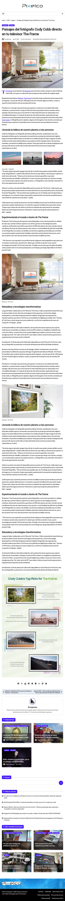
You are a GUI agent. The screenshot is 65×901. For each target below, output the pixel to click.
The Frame (9, 91)
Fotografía (5, 25)
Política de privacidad (43, 895)
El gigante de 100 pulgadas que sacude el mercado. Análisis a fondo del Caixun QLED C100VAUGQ (32, 813)
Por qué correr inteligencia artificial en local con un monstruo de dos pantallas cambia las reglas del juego (32, 796)
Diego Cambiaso (10, 740)
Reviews (50, 833)
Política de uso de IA (57, 898)
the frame (53, 39)
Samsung (42, 39)
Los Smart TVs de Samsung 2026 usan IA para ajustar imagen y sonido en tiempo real (16, 737)
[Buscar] (61, 783)
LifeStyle (12, 25)
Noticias (6, 855)
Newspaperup (13, 894)
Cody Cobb (5, 120)
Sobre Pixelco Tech (57, 891)
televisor (48, 39)
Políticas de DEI (45, 898)
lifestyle (20, 98)
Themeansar (22, 894)
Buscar (7, 777)
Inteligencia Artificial (9, 726)
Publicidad (48, 891)
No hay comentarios (26, 39)
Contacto (40, 891)
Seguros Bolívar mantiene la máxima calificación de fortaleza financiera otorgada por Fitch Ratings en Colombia (33, 819)
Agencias (33, 707)
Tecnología (24, 726)
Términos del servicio (57, 895)
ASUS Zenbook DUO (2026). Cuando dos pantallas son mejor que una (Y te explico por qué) (30, 802)
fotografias (36, 39)
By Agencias (8, 39)
